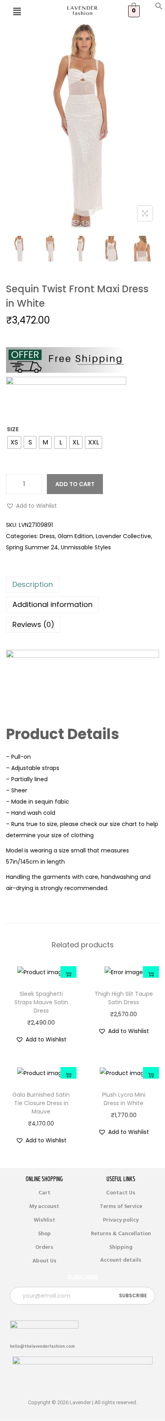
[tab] (82, 585)
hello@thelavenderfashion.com (42, 1346)
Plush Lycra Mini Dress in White (123, 1099)
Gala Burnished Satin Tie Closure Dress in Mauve (41, 1103)
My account (44, 1206)
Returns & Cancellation (121, 1234)
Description (32, 584)
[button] (159, 8)
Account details (120, 1260)
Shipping (121, 1247)
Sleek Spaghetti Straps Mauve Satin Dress (41, 1002)
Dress (47, 536)
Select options (68, 974)
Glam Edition (75, 536)
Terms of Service (121, 1206)
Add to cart (75, 484)
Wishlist (44, 1220)
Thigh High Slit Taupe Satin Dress (124, 998)
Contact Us (120, 1193)
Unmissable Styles (86, 547)
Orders (44, 1247)
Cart (44, 1193)
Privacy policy (121, 1220)
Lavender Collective (123, 536)
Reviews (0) (33, 624)
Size (13, 429)
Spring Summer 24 (32, 547)
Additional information (52, 604)
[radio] (14, 442)
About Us (44, 1261)
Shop (44, 1234)
